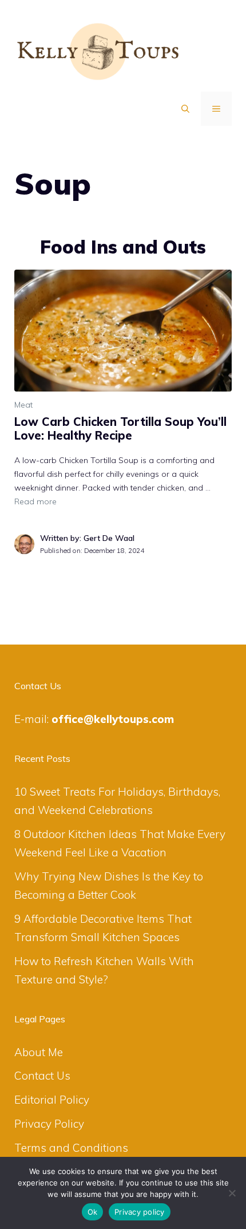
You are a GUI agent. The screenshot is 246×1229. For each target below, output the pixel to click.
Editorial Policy (51, 1100)
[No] (231, 1193)
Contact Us (42, 1075)
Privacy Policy (49, 1124)
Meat (23, 405)
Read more (35, 501)
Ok (93, 1211)
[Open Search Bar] (185, 109)
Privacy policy (139, 1211)
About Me (38, 1052)
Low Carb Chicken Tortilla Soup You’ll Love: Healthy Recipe (120, 428)
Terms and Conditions (71, 1148)
